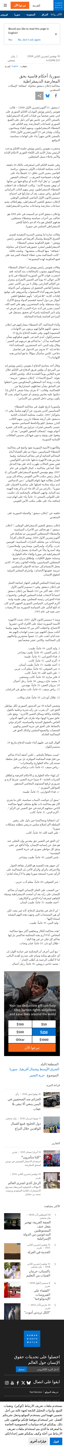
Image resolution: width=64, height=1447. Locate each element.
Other (20, 1039)
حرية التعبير (37, 1075)
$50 (44, 1024)
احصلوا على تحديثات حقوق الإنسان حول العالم (37, 1359)
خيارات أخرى (38, 1441)
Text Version (36, 1392)
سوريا (17, 14)
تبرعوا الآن (20, 5)
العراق (45, 14)
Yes (10, 39)
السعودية (30, 14)
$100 (20, 1024)
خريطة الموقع (52, 1392)
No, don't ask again (29, 39)
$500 (20, 1031)
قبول (56, 1441)
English (15, 66)
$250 (44, 1031)
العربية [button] (36, 5)
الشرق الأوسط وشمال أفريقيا (39, 1069)
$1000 (43, 1039)
